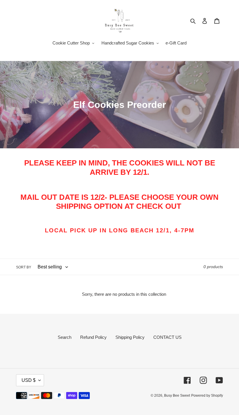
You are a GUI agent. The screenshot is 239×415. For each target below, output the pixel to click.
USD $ (29, 380)
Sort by (23, 267)
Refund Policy (93, 337)
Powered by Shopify (207, 395)
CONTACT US (167, 337)
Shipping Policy (130, 337)
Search (64, 337)
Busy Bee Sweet (177, 395)
